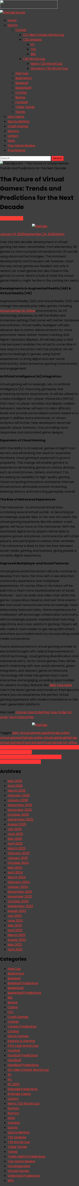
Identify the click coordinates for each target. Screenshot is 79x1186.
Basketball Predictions (24, 993)
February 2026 (19, 795)
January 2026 (18, 800)
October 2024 (18, 863)
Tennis (20, 112)
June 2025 (15, 834)
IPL (33, 44)
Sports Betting (18, 121)
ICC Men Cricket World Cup (43, 35)
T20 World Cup (34, 59)
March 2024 (17, 877)
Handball (14, 1060)
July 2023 (14, 916)
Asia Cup (21, 73)
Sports (13, 25)
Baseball (21, 83)
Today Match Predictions (26, 1156)
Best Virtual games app (30, 733)
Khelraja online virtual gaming (43, 737)
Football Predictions (23, 1055)
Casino (13, 1007)
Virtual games (31, 742)
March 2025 (17, 848)
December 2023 (20, 891)
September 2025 (20, 819)
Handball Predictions (23, 1065)
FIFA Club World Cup (23, 1046)
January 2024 (18, 887)
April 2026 (15, 786)
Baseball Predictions (23, 983)
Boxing (20, 97)
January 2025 (18, 858)
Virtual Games (18, 1171)
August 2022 (17, 940)
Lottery (13, 136)
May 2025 (15, 838)
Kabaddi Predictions (23, 1089)
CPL (33, 49)
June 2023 (15, 920)
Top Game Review (21, 145)
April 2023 (15, 930)
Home (12, 20)
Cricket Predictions (22, 1026)
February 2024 (19, 882)
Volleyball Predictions (24, 1175)
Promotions (16, 150)
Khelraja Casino (11, 218)
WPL (11, 1180)
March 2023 (16, 935)
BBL (33, 54)
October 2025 (18, 814)
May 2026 (15, 781)
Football (21, 102)
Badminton (23, 78)
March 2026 (17, 790)
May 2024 (15, 867)
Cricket (20, 30)
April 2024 (15, 872)
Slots (11, 140)
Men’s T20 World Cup (47, 63)
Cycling (20, 92)
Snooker (14, 1123)
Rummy (13, 131)
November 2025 (20, 810)
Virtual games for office (59, 742)
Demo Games (18, 1036)
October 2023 (18, 901)
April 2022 (15, 949)
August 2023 (17, 911)
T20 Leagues (32, 39)
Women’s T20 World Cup (49, 68)
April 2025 (15, 843)
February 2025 (19, 853)
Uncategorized (19, 1166)
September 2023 (20, 906)
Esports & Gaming (21, 1041)
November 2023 (20, 896)
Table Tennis (25, 107)
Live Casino (16, 116)
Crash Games (18, 126)
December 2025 (20, 805)
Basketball (23, 87)
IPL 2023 (14, 1084)
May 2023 (15, 925)
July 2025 (15, 829)
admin (59, 234)
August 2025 (17, 824)
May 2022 (15, 944)
